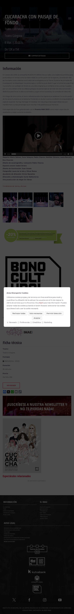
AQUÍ (41, 303)
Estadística (37, 322)
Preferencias (25, 322)
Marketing (48, 322)
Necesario (13, 322)
